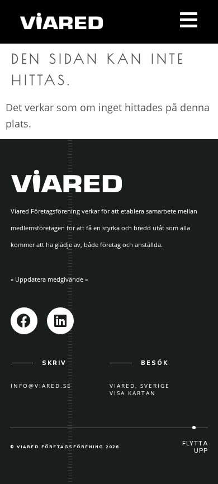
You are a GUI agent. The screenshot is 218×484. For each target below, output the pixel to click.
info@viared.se (41, 386)
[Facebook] (24, 321)
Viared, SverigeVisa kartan (140, 389)
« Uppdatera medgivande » (49, 279)
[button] (194, 447)
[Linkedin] (60, 321)
